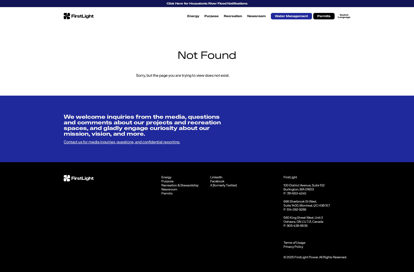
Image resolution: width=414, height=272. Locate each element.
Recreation (233, 16)
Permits (324, 16)
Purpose (211, 16)
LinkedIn (216, 177)
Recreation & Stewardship (179, 185)
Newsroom (256, 16)
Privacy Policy (293, 246)
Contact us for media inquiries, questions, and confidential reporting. (122, 142)
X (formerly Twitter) (223, 185)
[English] (344, 16)
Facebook (217, 181)
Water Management (291, 16)
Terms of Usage (294, 242)
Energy (193, 16)
